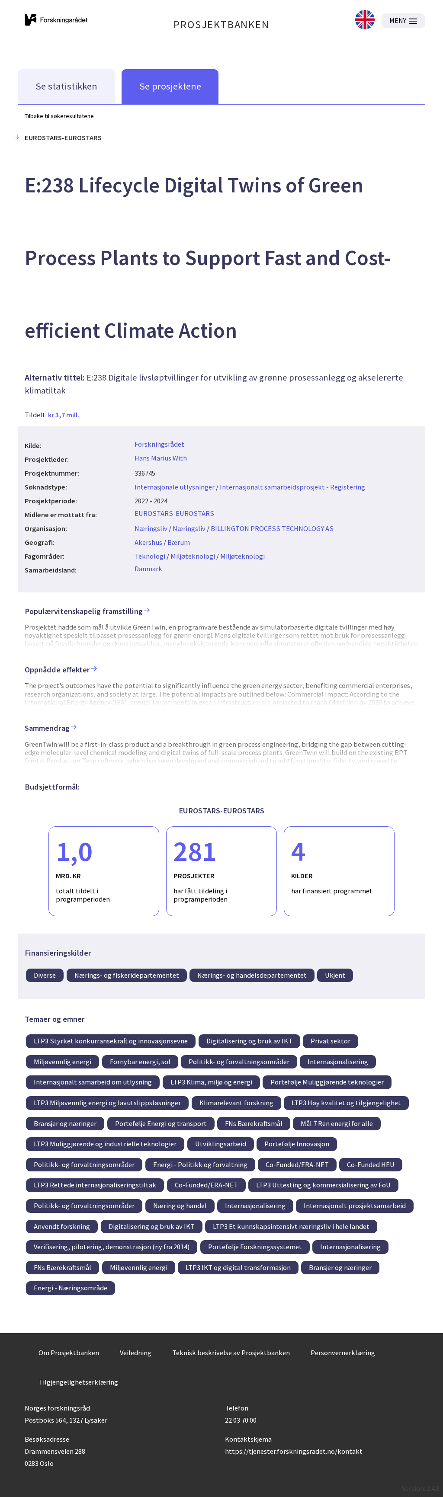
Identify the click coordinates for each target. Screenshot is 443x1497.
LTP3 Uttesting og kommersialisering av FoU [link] (323, 1184)
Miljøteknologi (192, 556)
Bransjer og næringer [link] (65, 1123)
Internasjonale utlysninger (175, 487)
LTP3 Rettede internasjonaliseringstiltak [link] (95, 1184)
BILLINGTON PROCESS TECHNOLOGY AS (272, 528)
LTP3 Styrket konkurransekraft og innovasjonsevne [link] (111, 1040)
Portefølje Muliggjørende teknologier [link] (327, 1082)
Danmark (148, 568)
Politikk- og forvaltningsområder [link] (239, 1061)
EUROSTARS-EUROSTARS (174, 513)
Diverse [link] (45, 975)
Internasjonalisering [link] (338, 1061)
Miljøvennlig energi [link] (62, 1061)
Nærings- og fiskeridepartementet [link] (126, 975)
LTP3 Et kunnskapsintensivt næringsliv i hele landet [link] (291, 1226)
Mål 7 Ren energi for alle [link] (337, 1123)
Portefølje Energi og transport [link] (161, 1123)
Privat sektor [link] (330, 1040)
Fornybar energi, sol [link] (140, 1061)
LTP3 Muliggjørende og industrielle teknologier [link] (105, 1143)
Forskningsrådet (159, 444)
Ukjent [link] (335, 975)
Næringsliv (151, 528)
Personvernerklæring (343, 1352)
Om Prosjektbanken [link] (69, 1352)
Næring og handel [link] (180, 1205)
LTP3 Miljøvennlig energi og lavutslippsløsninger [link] (107, 1102)
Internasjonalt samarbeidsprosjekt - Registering (292, 487)
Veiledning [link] (135, 1352)
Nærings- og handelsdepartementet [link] (252, 975)
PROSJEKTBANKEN (221, 24)
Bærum (178, 542)
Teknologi (150, 556)
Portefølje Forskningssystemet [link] (255, 1246)
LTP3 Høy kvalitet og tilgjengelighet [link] (346, 1102)
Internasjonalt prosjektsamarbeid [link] (355, 1205)
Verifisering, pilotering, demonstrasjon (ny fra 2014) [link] (111, 1246)
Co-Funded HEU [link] (371, 1164)
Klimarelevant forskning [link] (236, 1102)
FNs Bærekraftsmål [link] (253, 1123)
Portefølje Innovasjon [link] (296, 1143)
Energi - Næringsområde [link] (70, 1287)
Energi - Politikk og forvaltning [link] (200, 1164)
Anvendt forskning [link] (62, 1226)
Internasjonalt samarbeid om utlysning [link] (93, 1082)
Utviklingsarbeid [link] (220, 1143)
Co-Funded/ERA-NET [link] (297, 1164)
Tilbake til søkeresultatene (59, 116)
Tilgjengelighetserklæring (78, 1382)
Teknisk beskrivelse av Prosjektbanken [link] (231, 1352)
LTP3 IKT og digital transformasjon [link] (238, 1267)
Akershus (148, 542)
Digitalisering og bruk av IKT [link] (249, 1040)
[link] (365, 20)
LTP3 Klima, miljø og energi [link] (211, 1082)
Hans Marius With (161, 458)
